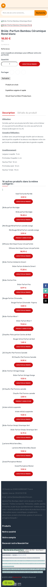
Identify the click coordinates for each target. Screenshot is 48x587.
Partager (12, 72)
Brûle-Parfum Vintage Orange (24, 375)
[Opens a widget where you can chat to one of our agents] (8, 583)
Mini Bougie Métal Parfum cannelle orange (24, 230)
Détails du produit (27, 112)
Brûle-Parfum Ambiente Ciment (24, 266)
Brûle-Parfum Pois (24, 285)
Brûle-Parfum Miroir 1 (24, 321)
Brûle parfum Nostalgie (24, 212)
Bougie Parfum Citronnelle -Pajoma (24, 303)
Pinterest (23, 72)
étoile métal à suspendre (24, 412)
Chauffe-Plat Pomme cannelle (24, 393)
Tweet (18, 72)
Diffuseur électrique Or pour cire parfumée (24, 248)
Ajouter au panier (29, 64)
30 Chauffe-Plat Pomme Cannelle (24, 357)
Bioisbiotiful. (17, 577)
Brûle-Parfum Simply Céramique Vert (24, 430)
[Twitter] (45, 290)
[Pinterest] (45, 296)
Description (8, 112)
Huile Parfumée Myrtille (24, 194)
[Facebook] (45, 285)
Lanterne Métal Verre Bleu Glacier (24, 448)
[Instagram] (45, 301)
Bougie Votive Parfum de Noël (24, 339)
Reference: (5, 49)
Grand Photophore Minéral (24, 466)
